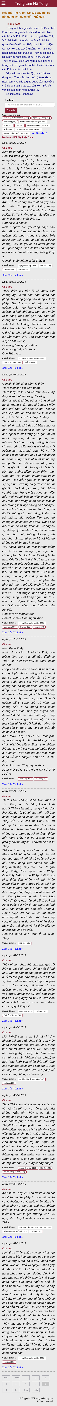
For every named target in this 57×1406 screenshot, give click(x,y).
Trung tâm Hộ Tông (31, 3)
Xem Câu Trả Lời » (12, 275)
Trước (16, 1378)
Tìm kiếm (9, 100)
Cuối (36, 1390)
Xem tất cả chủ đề (39, 133)
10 (16, 1390)
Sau (26, 1390)
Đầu (6, 1378)
